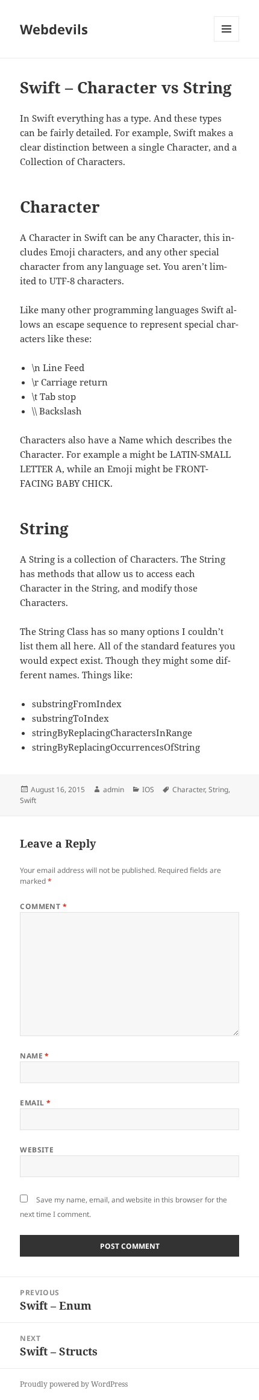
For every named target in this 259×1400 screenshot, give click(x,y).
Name (34, 1056)
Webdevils (54, 29)
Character (188, 789)
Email (35, 1103)
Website (37, 1150)
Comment (43, 906)
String (218, 789)
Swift (28, 800)
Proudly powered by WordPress (74, 1384)
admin (113, 789)
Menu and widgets (226, 41)
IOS (148, 789)
